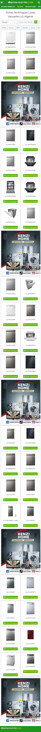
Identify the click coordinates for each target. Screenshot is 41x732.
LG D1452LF (10, 618)
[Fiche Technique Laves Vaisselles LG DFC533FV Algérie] (10, 135)
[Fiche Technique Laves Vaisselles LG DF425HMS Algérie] (30, 362)
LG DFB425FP (10, 469)
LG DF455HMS (30, 196)
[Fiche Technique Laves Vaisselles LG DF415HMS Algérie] (30, 433)
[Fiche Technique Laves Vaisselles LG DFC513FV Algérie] (30, 63)
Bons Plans (31, 7)
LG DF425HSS (10, 294)
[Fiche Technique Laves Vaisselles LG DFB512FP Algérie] (30, 459)
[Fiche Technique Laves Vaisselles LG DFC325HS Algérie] (10, 63)
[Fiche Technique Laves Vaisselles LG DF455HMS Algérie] (30, 187)
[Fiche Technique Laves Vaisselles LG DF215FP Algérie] (30, 485)
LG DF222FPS (30, 319)
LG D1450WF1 (30, 592)
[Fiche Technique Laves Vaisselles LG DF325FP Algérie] (10, 433)
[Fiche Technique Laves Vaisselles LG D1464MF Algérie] (30, 659)
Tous (21, 7)
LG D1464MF (30, 666)
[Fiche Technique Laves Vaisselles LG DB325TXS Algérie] (30, 336)
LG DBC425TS (10, 222)
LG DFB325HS (30, 222)
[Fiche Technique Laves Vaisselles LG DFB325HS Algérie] (30, 213)
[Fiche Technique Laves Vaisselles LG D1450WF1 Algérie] (30, 583)
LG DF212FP (10, 495)
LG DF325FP (10, 443)
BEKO (18, 28)
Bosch (33, 28)
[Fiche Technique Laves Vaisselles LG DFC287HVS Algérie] (30, 38)
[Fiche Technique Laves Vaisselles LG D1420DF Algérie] (30, 634)
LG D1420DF (30, 644)
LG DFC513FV (30, 73)
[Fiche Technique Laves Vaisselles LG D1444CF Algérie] (10, 583)
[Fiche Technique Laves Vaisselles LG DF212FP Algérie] (10, 485)
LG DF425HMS (30, 371)
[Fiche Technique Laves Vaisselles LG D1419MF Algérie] (10, 634)
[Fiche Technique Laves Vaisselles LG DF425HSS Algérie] (10, 284)
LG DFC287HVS (30, 47)
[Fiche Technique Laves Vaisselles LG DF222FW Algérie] (10, 310)
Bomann (25, 28)
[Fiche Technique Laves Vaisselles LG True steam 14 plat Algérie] (10, 511)
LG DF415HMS (30, 443)
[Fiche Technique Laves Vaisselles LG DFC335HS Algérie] (10, 161)
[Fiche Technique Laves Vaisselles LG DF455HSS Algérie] (30, 284)
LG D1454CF (30, 520)
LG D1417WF (30, 618)
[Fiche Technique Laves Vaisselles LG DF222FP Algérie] (10, 362)
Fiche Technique (11, 52)
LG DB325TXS (30, 345)
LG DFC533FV (10, 144)
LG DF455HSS (30, 294)
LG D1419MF (10, 644)
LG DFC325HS (10, 73)
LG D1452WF (10, 670)
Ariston (11, 28)
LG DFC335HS (10, 170)
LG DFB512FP (30, 469)
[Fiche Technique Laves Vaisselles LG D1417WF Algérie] (30, 608)
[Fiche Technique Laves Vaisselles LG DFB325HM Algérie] (10, 187)
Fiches (4, 28)
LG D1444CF (10, 592)
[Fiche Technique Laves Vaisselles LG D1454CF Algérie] (30, 511)
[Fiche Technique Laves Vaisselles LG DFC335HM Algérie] (30, 135)
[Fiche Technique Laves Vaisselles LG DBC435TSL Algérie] (10, 38)
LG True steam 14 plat (10, 520)
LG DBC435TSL (10, 47)
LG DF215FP (30, 495)
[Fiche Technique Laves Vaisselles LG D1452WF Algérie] (10, 660)
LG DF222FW (10, 319)
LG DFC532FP (10, 345)
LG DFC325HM (30, 170)
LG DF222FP (10, 371)
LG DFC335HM (30, 144)
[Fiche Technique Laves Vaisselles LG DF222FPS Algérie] (30, 310)
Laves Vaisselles (9, 7)
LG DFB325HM (10, 196)
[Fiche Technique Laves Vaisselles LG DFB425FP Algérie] (10, 459)
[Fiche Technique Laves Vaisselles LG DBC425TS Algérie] (10, 213)
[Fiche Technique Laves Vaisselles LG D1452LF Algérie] (10, 608)
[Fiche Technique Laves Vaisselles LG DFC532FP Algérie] (10, 336)
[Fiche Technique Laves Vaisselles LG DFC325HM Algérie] (30, 161)
